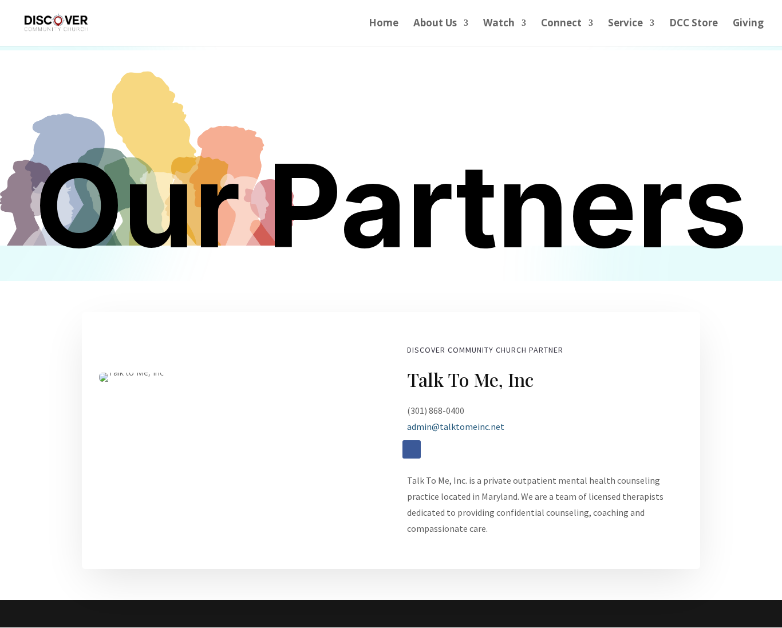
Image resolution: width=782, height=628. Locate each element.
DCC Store (693, 24)
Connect (561, 24)
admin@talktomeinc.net (455, 426)
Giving (748, 24)
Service (625, 24)
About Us (435, 24)
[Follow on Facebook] (411, 449)
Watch (499, 24)
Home (383, 24)
